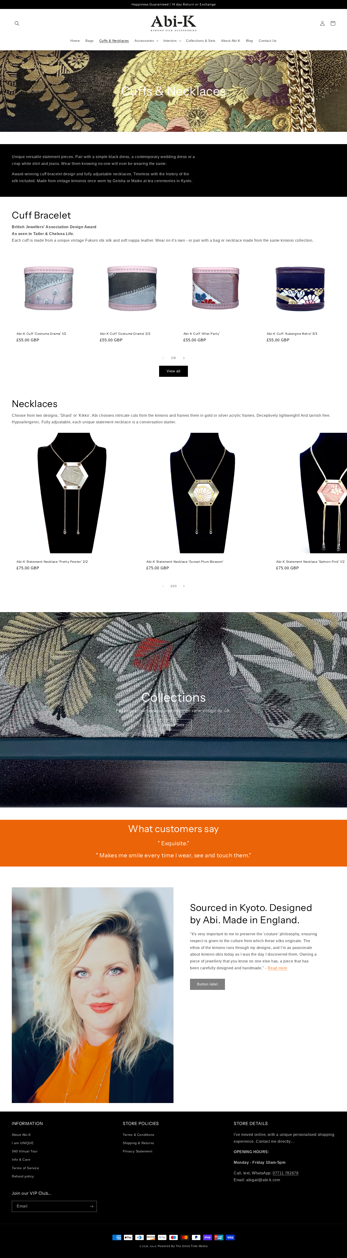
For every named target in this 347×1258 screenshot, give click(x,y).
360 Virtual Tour (25, 1151)
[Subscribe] (91, 1206)
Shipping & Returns (138, 1143)
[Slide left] (163, 358)
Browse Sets (173, 725)
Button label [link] (207, 984)
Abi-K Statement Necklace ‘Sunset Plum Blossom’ (185, 561)
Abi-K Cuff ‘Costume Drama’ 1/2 (41, 333)
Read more (278, 968)
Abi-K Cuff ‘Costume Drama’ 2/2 (125, 333)
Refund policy (23, 1176)
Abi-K (153, 1246)
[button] (17, 23)
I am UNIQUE (23, 1143)
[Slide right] (184, 358)
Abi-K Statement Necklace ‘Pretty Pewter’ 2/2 (52, 561)
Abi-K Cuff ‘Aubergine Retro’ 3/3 (292, 333)
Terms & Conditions (138, 1135)
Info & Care (21, 1159)
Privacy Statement (137, 1151)
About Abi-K (21, 1135)
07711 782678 (285, 1173)
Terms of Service (25, 1168)
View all (173, 371)
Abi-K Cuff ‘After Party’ (201, 333)
